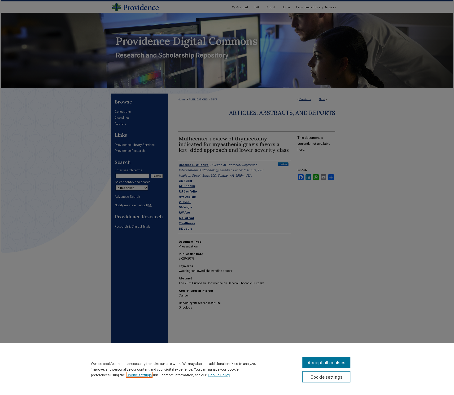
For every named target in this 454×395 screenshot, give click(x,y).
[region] (227, 369)
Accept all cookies (326, 362)
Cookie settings (139, 375)
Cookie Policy (219, 375)
